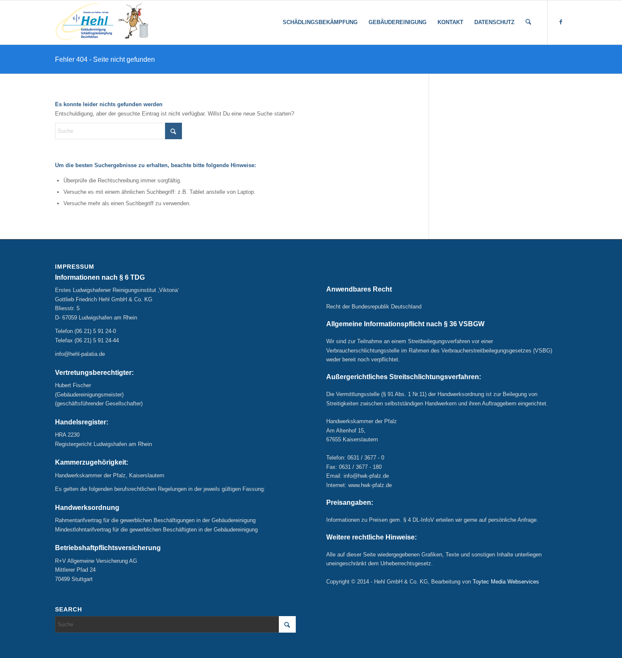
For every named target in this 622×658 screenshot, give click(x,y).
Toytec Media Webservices (506, 581)
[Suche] (528, 22)
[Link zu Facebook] (560, 22)
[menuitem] (320, 22)
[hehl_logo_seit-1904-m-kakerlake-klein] (101, 22)
